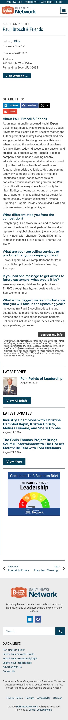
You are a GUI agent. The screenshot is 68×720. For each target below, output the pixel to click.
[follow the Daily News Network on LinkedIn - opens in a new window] (30, 619)
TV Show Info (14, 2)
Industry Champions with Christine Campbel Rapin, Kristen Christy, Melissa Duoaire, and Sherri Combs (32, 424)
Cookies (30, 698)
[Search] (60, 631)
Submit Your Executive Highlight (20, 658)
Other (17, 41)
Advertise (47, 2)
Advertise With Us (12, 667)
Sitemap (57, 698)
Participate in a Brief (14, 650)
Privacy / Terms (14, 698)
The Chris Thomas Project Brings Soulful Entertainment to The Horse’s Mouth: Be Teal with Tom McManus (33, 444)
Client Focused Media (40, 709)
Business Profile (16, 24)
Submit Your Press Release (17, 662)
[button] (63, 10)
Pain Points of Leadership (41, 378)
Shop (59, 2)
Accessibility (43, 698)
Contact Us (9, 671)
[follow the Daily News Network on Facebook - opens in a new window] (38, 619)
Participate (32, 2)
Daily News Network (27, 706)
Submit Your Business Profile (18, 654)
